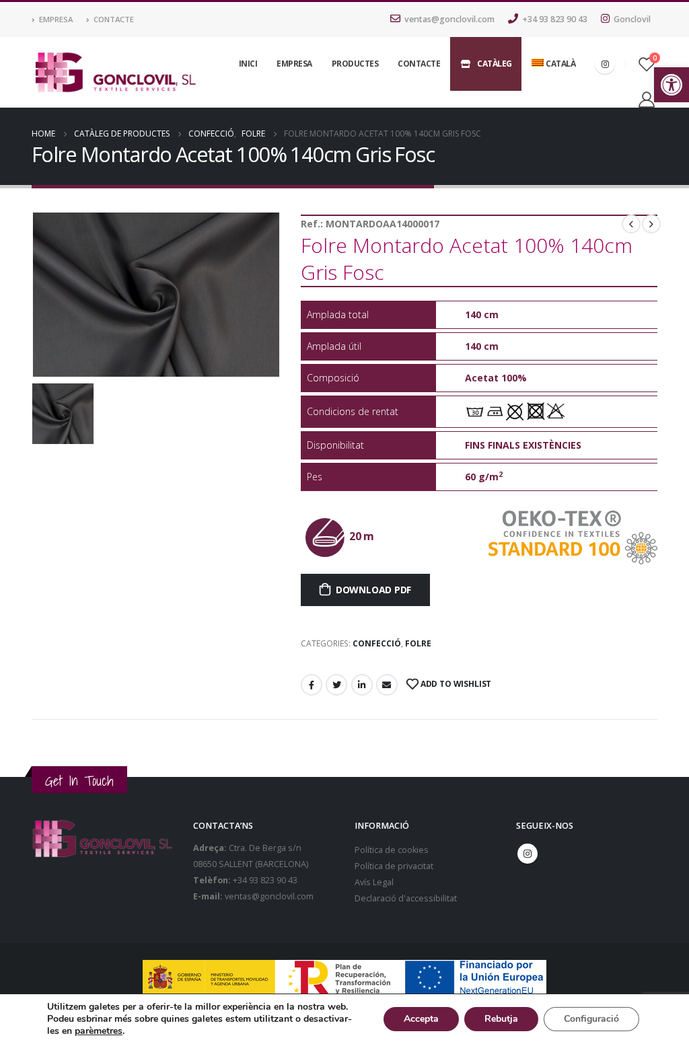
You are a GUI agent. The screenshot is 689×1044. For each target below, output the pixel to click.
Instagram (527, 854)
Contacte (114, 19)
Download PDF (373, 589)
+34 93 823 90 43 (554, 19)
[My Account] (646, 99)
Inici (248, 63)
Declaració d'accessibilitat (406, 898)
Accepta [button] (421, 1018)
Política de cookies (392, 850)
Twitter (336, 685)
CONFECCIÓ (377, 643)
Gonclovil (632, 19)
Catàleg (494, 63)
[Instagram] (605, 64)
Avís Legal (374, 882)
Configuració (591, 1018)
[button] (671, 84)
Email (387, 685)
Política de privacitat (394, 866)
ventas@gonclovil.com (449, 19)
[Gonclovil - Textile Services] (115, 72)
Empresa (56, 19)
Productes (355, 63)
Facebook (311, 685)
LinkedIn (362, 685)
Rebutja (501, 1018)
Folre (418, 643)
